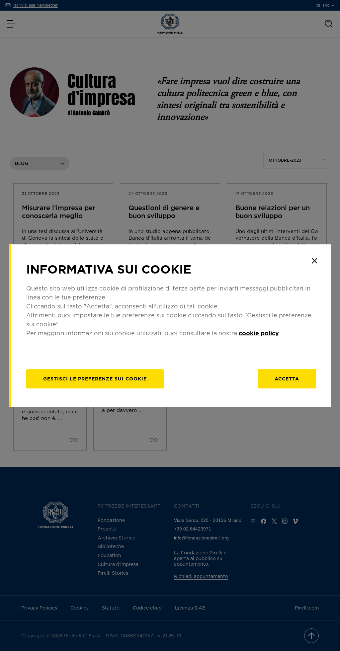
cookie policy (259, 333)
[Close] (314, 261)
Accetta (287, 378)
